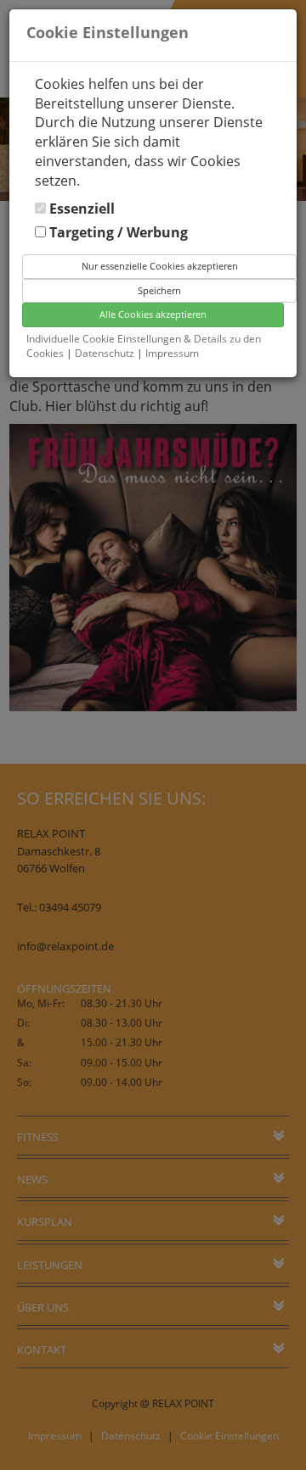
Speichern (159, 290)
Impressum (172, 353)
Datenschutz (106, 353)
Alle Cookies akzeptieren (153, 314)
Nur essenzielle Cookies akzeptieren (160, 265)
